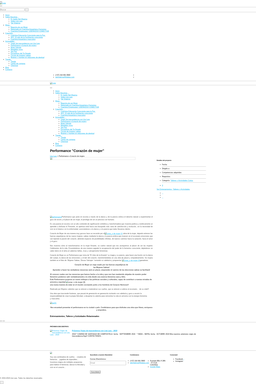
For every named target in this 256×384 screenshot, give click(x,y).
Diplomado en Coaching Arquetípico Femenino (28, 29)
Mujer (7, 25)
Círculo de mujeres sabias (21, 55)
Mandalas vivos (17, 49)
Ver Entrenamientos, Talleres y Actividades (173, 189)
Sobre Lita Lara (16, 21)
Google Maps (155, 367)
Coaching (9, 33)
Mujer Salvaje (16, 47)
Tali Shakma (15, 23)
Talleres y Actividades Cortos (182, 180)
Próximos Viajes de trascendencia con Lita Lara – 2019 (94, 331)
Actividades (9, 41)
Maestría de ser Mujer (19, 27)
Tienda (8, 59)
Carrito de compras (18, 64)
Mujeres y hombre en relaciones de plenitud (27, 57)
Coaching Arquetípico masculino (23, 39)
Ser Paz (14, 51)
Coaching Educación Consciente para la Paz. (28, 35)
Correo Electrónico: (98, 359)
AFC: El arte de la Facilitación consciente (27, 37)
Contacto (8, 70)
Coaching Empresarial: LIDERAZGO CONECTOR (30, 31)
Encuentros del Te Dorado (21, 53)
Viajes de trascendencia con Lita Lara (25, 43)
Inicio (7, 15)
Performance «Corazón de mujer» (24, 45)
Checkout (14, 66)
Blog (7, 68)
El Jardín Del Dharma (19, 19)
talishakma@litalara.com (64, 77)
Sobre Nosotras (11, 17)
